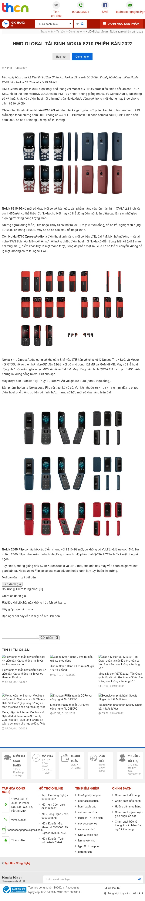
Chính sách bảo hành (128, 801)
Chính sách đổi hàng (127, 795)
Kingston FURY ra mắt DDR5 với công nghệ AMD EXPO (69, 706)
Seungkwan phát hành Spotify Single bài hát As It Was (120, 706)
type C (82, 846)
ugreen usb (85, 852)
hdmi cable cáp (87, 806)
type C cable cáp (88, 835)
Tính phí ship (56, 14)
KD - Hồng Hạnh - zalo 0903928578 (55, 816)
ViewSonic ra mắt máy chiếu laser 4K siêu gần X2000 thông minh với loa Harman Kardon (24, 673)
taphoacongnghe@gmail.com (129, 12)
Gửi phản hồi (49, 637)
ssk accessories (87, 823)
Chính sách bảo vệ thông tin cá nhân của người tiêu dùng (128, 825)
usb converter (86, 829)
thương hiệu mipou (89, 795)
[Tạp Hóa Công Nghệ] (15, 7)
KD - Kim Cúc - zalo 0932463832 (53, 806)
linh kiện (98, 818)
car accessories (87, 812)
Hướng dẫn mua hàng (128, 806)
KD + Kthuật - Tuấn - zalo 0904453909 (54, 840)
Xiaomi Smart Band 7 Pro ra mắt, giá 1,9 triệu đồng (72, 668)
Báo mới (61, 56)
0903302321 (80, 12)
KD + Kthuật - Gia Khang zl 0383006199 (55, 825)
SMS (105, 12)
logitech (82, 818)
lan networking (87, 840)
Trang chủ (47, 31)
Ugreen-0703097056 (54, 833)
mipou (95, 846)
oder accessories (88, 801)
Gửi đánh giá (12, 584)
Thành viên (18, 840)
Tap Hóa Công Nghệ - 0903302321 (55, 797)
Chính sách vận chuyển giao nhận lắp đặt (129, 814)
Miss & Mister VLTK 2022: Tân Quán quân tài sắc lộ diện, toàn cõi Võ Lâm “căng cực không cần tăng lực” (121, 677)
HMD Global (10, 89)
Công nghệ (75, 31)
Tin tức (60, 31)
